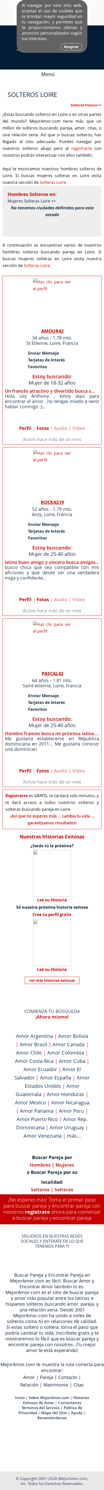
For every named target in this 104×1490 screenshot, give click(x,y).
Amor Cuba (72, 1061)
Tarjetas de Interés (46, 360)
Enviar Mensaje (43, 353)
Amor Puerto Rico (37, 1119)
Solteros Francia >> (86, 105)
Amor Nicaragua (70, 1102)
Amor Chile (29, 1052)
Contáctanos (69, 1402)
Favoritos (37, 366)
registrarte (81, 148)
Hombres (40, 1165)
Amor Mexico (30, 1102)
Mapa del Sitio (54, 1412)
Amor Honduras (65, 1094)
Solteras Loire (53, 182)
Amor (29, 1377)
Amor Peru (71, 1110)
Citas (78, 1385)
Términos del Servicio (41, 1407)
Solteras (64, 1190)
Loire (55, 343)
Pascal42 (52, 673)
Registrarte (16, 795)
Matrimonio (55, 1385)
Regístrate (37, 1211)
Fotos (43, 428)
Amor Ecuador (40, 1069)
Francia (70, 343)
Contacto (67, 1377)
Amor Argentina (34, 1036)
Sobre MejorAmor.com (49, 1397)
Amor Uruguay (67, 1127)
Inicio (20, 1397)
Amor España (55, 1077)
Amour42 (52, 331)
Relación (29, 1385)
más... (74, 1135)
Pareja (46, 1377)
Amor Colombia (65, 1052)
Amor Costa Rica (34, 1061)
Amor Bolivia (73, 1036)
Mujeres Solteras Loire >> (32, 201)
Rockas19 (52, 502)
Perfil (25, 428)
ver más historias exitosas (52, 980)
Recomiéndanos (52, 1417)
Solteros (40, 1190)
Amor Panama (37, 1110)
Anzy (37, 514)
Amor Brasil (33, 1044)
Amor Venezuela (42, 1135)
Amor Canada (69, 1044)
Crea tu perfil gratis (52, 914)
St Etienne (36, 343)
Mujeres (65, 1165)
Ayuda (77, 1412)
